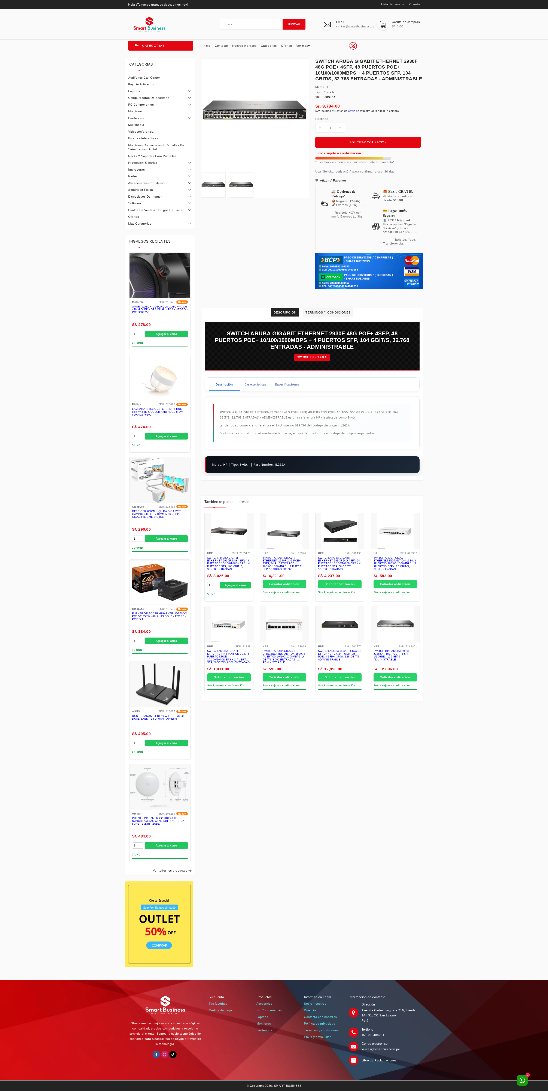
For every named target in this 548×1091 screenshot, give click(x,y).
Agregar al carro (166, 334)
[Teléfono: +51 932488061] (354, 1032)
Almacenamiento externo (146, 183)
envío (352, 111)
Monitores (135, 111)
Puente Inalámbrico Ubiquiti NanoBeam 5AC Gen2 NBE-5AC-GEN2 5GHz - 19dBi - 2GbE (158, 821)
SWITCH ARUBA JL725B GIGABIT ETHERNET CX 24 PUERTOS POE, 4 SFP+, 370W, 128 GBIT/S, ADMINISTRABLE (339, 655)
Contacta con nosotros (320, 1017)
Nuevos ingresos (244, 45)
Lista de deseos (392, 4)
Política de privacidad (319, 1023)
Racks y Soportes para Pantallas (152, 156)
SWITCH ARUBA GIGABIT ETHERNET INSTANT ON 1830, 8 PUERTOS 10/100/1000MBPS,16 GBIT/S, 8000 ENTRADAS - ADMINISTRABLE (284, 657)
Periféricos (136, 118)
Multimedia (136, 124)
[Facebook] (156, 1054)
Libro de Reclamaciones (379, 1060)
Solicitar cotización (368, 142)
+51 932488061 (373, 1035)
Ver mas (302, 45)
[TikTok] (173, 1054)
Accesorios (264, 1003)
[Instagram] (164, 1054)
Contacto (221, 45)
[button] (160, 46)
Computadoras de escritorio (148, 97)
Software (134, 203)
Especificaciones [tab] (287, 384)
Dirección (311, 1010)
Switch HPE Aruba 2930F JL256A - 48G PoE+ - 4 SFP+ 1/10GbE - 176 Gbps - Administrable (392, 655)
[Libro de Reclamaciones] (354, 1060)
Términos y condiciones (321, 1030)
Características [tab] (255, 384)
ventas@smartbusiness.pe (381, 1049)
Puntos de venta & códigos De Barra (155, 210)
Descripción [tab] (224, 384)
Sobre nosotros (315, 1003)
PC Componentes (141, 104)
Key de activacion (141, 84)
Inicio (206, 45)
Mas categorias (139, 223)
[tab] (160, 77)
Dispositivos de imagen (145, 196)
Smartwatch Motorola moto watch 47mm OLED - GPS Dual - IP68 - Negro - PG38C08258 (160, 309)
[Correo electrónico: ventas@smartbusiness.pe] (354, 1046)
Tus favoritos (218, 1003)
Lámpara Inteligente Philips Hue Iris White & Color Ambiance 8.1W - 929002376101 (158, 412)
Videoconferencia (140, 131)
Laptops (134, 91)
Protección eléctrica (142, 162)
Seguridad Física (140, 189)
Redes (133, 176)
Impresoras (136, 169)
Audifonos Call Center (144, 77)
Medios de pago (220, 1010)
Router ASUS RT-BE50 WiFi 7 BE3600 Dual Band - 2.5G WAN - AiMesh (158, 717)
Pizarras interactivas (143, 138)
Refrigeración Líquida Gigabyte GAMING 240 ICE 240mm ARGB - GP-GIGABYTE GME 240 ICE (157, 514)
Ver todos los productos (170, 870)
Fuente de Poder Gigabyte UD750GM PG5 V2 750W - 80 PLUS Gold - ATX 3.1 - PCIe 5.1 (159, 616)
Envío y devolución (317, 1036)
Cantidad (321, 118)
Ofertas (286, 45)
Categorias (269, 45)
